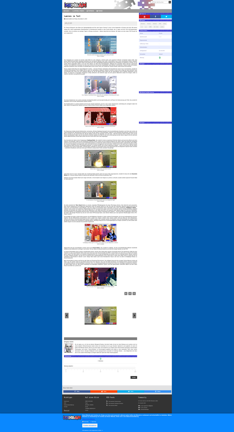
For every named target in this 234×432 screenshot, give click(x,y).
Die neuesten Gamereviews (114, 401)
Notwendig (86, 421)
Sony (164, 23)
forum (100, 11)
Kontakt (65, 406)
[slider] (65, 368)
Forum (86, 410)
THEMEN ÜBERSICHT (90, 408)
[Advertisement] (155, 77)
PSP (160, 23)
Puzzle (149, 23)
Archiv (86, 406)
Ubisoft (155, 23)
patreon (91, 11)
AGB (65, 403)
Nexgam (66, 11)
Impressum (66, 401)
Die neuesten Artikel (112, 405)
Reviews (143, 23)
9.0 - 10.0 (156, 26)
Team (86, 403)
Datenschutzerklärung (69, 404)
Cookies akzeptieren (89, 425)
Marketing (94, 421)
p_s (146, 26)
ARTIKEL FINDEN (79, 11)
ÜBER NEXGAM (89, 401)
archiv (162, 26)
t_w (142, 26)
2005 (150, 26)
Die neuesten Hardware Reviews (115, 403)
